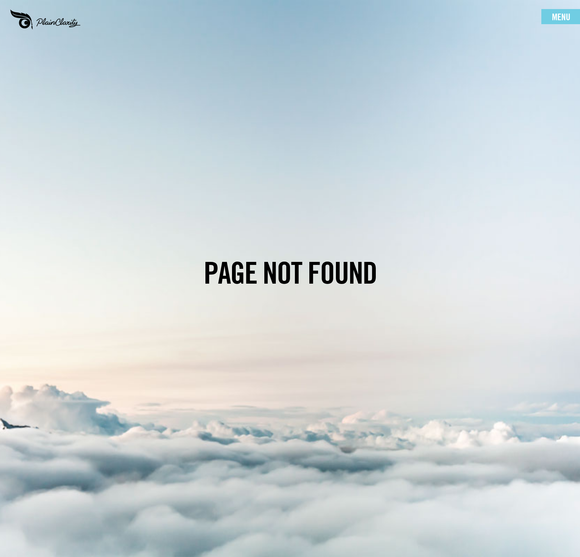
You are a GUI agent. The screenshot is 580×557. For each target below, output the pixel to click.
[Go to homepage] (45, 19)
